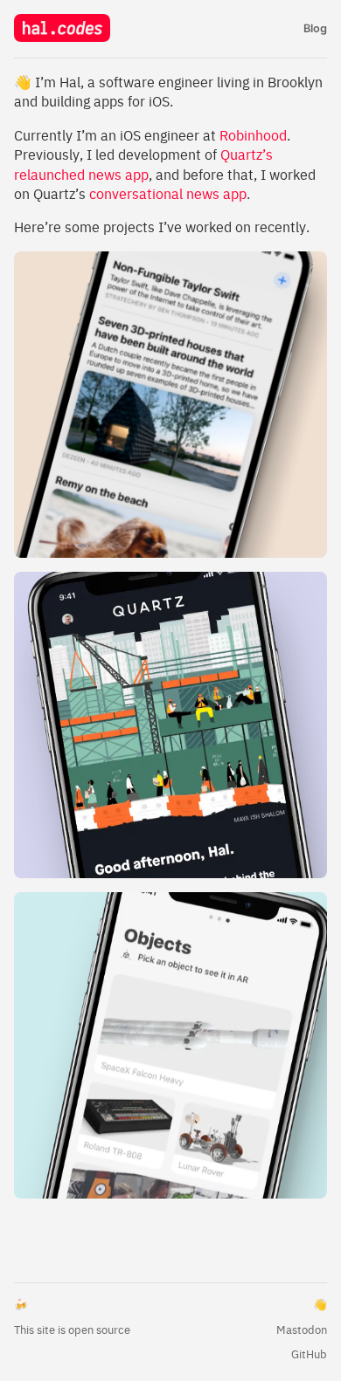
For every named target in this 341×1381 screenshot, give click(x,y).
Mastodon (301, 1330)
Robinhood (253, 135)
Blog (315, 28)
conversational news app (168, 194)
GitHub (309, 1354)
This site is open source (72, 1330)
